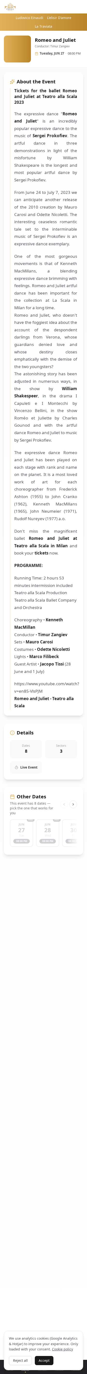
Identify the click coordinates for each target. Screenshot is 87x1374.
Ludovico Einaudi (29, 17)
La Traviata (43, 26)
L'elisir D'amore (59, 17)
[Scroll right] (73, 804)
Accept (44, 1360)
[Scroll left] (64, 804)
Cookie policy (62, 1349)
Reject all (20, 1360)
